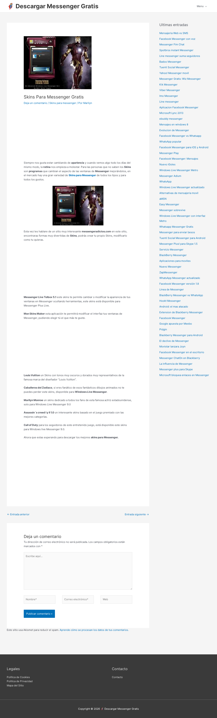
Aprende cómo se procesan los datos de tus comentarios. (94, 630)
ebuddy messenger (171, 118)
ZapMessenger (168, 272)
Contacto (117, 677)
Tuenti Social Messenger (174, 67)
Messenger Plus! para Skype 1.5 (178, 243)
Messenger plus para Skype (176, 369)
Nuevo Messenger (170, 266)
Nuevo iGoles (167, 164)
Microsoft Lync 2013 (171, 113)
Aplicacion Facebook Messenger (178, 107)
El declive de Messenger (174, 341)
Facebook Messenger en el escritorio (181, 352)
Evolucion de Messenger (174, 130)
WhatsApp (165, 181)
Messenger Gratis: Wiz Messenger (180, 78)
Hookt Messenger (170, 300)
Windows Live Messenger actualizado (181, 187)
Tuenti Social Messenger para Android (182, 238)
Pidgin (163, 329)
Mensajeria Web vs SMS (173, 33)
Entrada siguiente (137, 514)
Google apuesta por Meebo (175, 323)
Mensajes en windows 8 (173, 124)
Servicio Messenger (171, 249)
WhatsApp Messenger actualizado (179, 278)
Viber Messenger (169, 90)
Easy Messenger (169, 204)
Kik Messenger (168, 84)
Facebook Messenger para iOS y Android (183, 147)
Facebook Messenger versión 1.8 (179, 283)
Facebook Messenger (172, 318)
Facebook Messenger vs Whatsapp (180, 135)
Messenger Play (169, 153)
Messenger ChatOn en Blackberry (179, 358)
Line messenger (169, 101)
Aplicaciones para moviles (175, 260)
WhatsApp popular (170, 141)
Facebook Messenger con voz (177, 38)
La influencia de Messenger (175, 363)
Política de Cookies (18, 677)
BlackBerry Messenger (173, 255)
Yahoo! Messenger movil (174, 73)
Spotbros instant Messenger (176, 50)
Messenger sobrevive (172, 210)
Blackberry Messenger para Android (181, 335)
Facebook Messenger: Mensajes (178, 158)
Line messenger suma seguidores (179, 56)
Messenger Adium (170, 176)
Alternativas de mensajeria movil (178, 193)
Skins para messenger (62, 103)
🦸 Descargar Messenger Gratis (52, 6)
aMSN (162, 198)
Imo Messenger (168, 95)
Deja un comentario (35, 103)
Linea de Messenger (171, 289)
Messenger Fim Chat (171, 44)
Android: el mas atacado (173, 306)
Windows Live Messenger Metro (178, 170)
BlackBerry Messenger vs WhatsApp (181, 295)
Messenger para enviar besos (177, 232)
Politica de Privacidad (20, 681)
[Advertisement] (78, 135)
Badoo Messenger (170, 61)
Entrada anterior (18, 514)
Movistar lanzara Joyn (172, 346)
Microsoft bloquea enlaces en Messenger (184, 375)
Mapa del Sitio (15, 685)
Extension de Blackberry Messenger (181, 312)
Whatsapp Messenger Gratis (176, 226)
